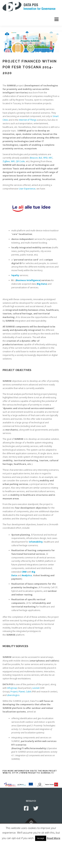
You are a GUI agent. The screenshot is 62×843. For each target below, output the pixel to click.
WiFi (13, 161)
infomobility (36, 541)
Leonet (35, 688)
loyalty (15, 275)
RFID (45, 157)
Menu (56, 19)
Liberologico (13, 695)
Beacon (34, 157)
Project (14, 691)
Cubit (28, 691)
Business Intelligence (28, 280)
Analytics (27, 575)
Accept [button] (40, 838)
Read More (53, 838)
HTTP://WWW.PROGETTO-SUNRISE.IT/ (33, 773)
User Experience (27, 188)
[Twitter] (35, 808)
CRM (24, 571)
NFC (51, 157)
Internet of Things (27, 119)
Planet (22, 691)
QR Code (20, 161)
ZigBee (6, 161)
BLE (40, 157)
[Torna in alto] (31, 823)
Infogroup (12, 688)
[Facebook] (26, 808)
